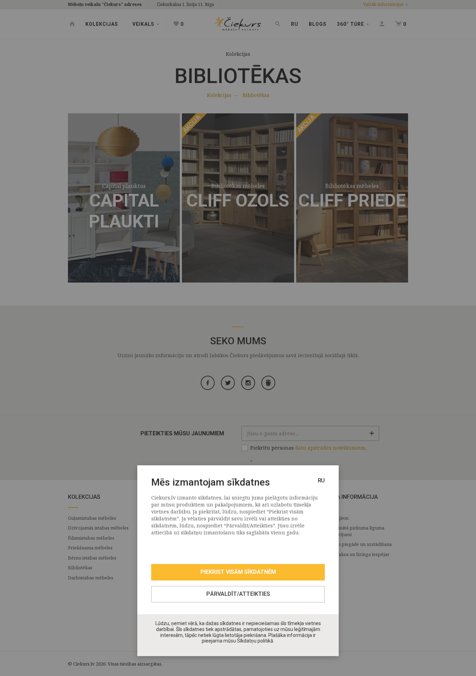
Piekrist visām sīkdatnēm (238, 572)
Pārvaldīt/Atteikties (238, 594)
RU (321, 480)
